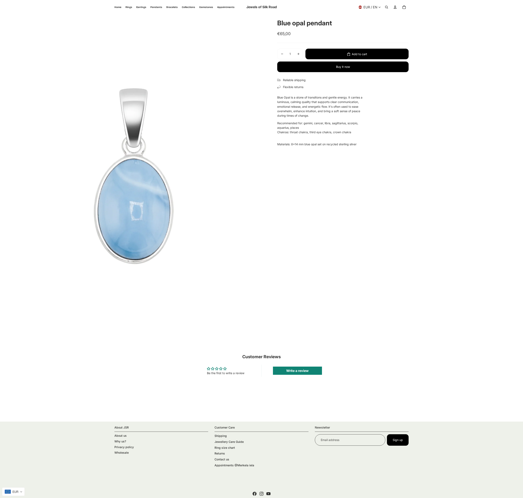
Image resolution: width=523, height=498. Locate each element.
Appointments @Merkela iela (234, 465)
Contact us (222, 459)
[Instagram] (261, 493)
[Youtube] (268, 493)
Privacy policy (124, 447)
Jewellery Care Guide (229, 441)
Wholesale (121, 452)
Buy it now (343, 66)
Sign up (398, 440)
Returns (220, 453)
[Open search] (386, 7)
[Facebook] (254, 493)
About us (120, 435)
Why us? (120, 441)
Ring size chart (225, 447)
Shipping (221, 436)
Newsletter (322, 427)
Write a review (297, 371)
